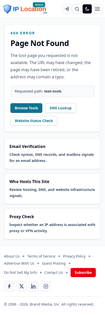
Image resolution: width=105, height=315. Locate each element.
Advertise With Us (19, 263)
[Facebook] (9, 286)
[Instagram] (46, 286)
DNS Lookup (61, 108)
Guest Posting (54, 263)
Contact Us (54, 272)
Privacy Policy (74, 256)
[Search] (77, 8)
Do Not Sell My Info (20, 272)
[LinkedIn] (34, 286)
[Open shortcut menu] (97, 8)
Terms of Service (41, 256)
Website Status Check (34, 120)
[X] (21, 286)
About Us (12, 256)
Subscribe (83, 272)
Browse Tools (26, 108)
